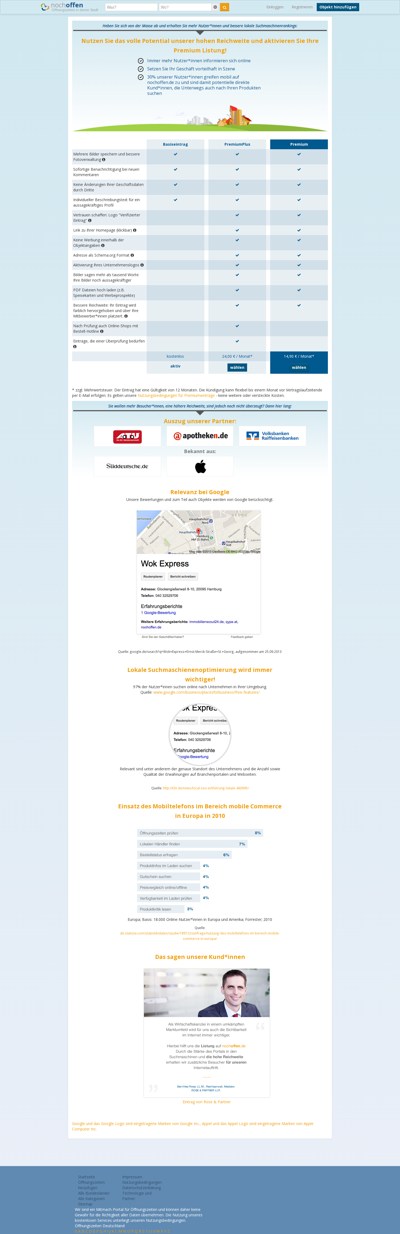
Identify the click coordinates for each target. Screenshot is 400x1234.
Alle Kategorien (91, 1198)
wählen (237, 367)
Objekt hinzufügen (337, 7)
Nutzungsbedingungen (142, 1182)
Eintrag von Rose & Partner (207, 1101)
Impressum (132, 1176)
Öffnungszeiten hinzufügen (91, 1185)
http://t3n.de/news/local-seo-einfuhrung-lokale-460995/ (206, 788)
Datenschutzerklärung (141, 1187)
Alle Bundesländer (94, 1193)
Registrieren (302, 7)
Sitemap (85, 1204)
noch (73, 6)
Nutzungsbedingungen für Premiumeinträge (176, 395)
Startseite (86, 1176)
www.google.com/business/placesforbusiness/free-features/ (206, 692)
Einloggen (275, 7)
